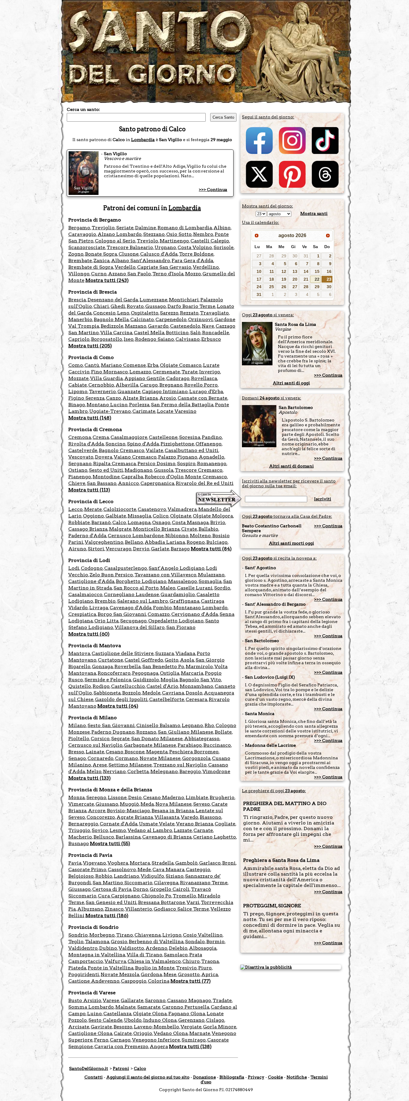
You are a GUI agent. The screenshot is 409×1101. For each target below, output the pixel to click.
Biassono (210, 817)
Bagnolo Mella (111, 319)
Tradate (222, 1000)
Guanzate (128, 391)
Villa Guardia (106, 378)
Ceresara (196, 699)
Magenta (157, 752)
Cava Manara (168, 869)
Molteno (200, 535)
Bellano (134, 542)
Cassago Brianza (87, 529)
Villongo (79, 274)
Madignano (138, 470)
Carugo (149, 385)
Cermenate (166, 372)
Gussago (155, 306)
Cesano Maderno (163, 797)
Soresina (189, 437)
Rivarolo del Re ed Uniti (205, 483)
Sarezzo (169, 313)
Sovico (100, 830)
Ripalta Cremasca (114, 463)
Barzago (180, 549)
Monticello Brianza (156, 529)
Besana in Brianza (173, 810)
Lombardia (143, 139)
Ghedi (117, 306)
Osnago (161, 522)
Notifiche (297, 1077)
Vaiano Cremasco (135, 457)
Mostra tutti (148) (89, 418)
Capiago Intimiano (165, 391)
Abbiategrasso (201, 738)
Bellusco (103, 837)
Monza (76, 797)
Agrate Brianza (134, 817)
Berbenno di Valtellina (156, 941)
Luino (94, 1013)
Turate (189, 372)
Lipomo (77, 391)
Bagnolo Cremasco (121, 450)
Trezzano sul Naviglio (180, 765)
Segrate (120, 738)
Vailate (154, 450)
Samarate (148, 1007)
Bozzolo (131, 693)
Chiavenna (147, 935)
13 (295, 271)
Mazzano (135, 326)
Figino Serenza (86, 398)
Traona (210, 961)
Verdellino (206, 267)
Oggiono (93, 516)
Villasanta (166, 817)
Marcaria (192, 673)
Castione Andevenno (93, 981)
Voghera (117, 863)
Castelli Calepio (209, 241)
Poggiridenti (83, 974)
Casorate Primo (87, 869)
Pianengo (79, 477)
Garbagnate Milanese (150, 745)
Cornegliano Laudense (131, 594)
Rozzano (146, 732)
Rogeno (196, 542)
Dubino (108, 948)
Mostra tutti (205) (90, 346)
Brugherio (222, 797)
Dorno (140, 889)
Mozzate (78, 378)
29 (283, 256)
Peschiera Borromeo (194, 752)
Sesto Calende (105, 1020)
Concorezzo (101, 817)
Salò (195, 332)
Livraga (98, 607)
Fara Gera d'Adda (192, 260)
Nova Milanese (173, 804)
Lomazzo (140, 372)
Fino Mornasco (109, 372)
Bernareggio (83, 824)
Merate (93, 509)
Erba (152, 365)
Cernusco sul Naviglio (95, 745)
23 (329, 279)
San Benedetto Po (163, 666)
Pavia (74, 863)
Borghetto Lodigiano (141, 581)
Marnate (199, 1033)
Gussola (163, 470)
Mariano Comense (123, 365)
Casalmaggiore (128, 437)
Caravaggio (82, 234)
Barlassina (128, 837)
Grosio (119, 941)
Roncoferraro (114, 673)
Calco (119, 522)
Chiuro (191, 961)
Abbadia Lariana (165, 542)
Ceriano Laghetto (214, 837)
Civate (189, 529)
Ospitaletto (144, 313)
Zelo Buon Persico (111, 575)
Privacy (256, 1077)
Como (75, 365)
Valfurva (115, 961)
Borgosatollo (106, 339)
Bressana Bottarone (161, 902)
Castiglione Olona (90, 1033)
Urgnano (165, 247)
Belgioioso (81, 876)
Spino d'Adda (143, 444)
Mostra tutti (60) (89, 634)
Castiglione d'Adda (91, 581)
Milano (77, 725)
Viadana (185, 653)
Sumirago (193, 1040)
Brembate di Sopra (90, 267)
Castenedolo (185, 326)
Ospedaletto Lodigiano (176, 621)
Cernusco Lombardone (136, 535)
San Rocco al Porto (136, 588)
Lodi (73, 568)
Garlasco (210, 863)
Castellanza (117, 1013)
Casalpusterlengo (125, 568)
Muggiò (129, 804)
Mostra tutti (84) (211, 549)
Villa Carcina (116, 332)
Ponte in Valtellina (111, 968)
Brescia (77, 300)
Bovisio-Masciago (128, 810)
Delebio (178, 948)
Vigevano (94, 863)
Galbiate (115, 516)
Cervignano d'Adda (194, 614)
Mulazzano (211, 575)
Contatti (93, 1077)
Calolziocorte (119, 509)
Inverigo (209, 372)
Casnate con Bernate (202, 398)
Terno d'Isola (168, 274)
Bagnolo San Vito (200, 679)
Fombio (162, 607)
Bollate (223, 732)
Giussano (107, 804)
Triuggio (79, 830)
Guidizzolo (146, 679)
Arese (100, 765)
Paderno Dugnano (113, 732)
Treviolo (147, 241)
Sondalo (195, 941)
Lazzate (183, 830)
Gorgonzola (196, 758)
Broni (229, 863)
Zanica (101, 260)
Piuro (205, 968)
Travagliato (214, 313)
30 (295, 256)
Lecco (75, 509)
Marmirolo (199, 666)
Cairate (123, 1033)
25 (271, 286)
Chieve (76, 483)
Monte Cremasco (206, 477)
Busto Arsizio (84, 1000)
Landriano (126, 876)
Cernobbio (101, 385)
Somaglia (210, 581)
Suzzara (164, 653)
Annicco (128, 483)
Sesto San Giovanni (111, 725)
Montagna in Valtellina (96, 955)
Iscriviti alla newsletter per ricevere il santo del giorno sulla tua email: (289, 483)
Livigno (171, 935)
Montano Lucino (107, 404)
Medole (151, 693)
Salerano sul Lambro (142, 601)
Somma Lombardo (91, 1007)
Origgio (142, 1033)
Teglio (76, 941)
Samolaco (176, 955)
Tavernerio (102, 391)
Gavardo (158, 326)
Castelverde (82, 450)
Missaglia (139, 516)
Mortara (140, 863)
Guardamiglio (177, 594)
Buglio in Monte (155, 968)
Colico (161, 516)
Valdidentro (83, 948)
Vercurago (118, 549)
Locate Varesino (176, 411)
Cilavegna (166, 882)
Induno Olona (160, 1020)
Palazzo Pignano (177, 457)
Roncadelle (215, 332)
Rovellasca (204, 378)
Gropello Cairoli (170, 889)
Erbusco (211, 339)
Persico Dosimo (156, 463)
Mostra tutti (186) (106, 915)
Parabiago (190, 745)
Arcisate (78, 1027)
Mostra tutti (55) (110, 843)
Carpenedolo (171, 319)
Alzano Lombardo (120, 234)
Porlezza (139, 404)
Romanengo (211, 463)
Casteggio (198, 869)
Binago (76, 404)
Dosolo (194, 693)
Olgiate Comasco (181, 365)
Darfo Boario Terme (191, 306)
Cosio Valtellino (202, 935)
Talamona (97, 941)
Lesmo (118, 830)
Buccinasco (217, 745)
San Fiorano (181, 627)
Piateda (77, 968)
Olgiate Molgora (213, 516)
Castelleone (163, 437)
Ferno (101, 1040)
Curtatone (110, 660)
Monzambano (196, 686)
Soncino (115, 444)
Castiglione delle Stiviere (123, 653)
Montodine (106, 477)
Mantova (79, 653)
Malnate (125, 1007)
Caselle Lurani (195, 588)
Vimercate (81, 804)
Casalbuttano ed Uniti (191, 450)
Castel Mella (149, 332)
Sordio (222, 588)
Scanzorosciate (86, 247)
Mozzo (193, 274)
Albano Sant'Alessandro (140, 260)
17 (259, 279)
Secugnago (133, 621)
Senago (77, 758)
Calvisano (187, 339)
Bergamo (79, 227)
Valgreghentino (104, 542)
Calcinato (142, 319)
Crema (101, 437)
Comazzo (159, 614)
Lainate (95, 752)
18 (271, 279)
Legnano (192, 725)
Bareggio (190, 771)
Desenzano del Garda (112, 300)
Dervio (141, 549)
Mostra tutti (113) (89, 490)
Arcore (96, 810)
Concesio (104, 313)
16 (329, 271)
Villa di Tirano (144, 955)
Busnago (78, 843)
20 (295, 279)
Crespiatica (82, 614)
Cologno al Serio (115, 241)
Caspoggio (133, 981)
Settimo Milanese (130, 765)
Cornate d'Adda (118, 824)
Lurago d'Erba (206, 391)
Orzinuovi (200, 319)
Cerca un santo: (83, 109)
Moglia (169, 679)
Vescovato (80, 457)
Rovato (135, 306)
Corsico (100, 738)
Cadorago (178, 378)
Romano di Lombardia (184, 227)
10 (259, 271)
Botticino (177, 332)
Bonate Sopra (101, 254)
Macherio (80, 837)
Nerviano (114, 771)
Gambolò (186, 863)
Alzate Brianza (140, 398)
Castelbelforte (166, 699)
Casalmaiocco (85, 594)
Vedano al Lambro (150, 830)
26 (283, 286)
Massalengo (182, 581)
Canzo (113, 398)
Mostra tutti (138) (190, 1046)
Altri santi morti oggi (291, 543)
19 (283, 279)
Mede (144, 869)
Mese (169, 974)
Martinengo (174, 241)
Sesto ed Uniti (106, 470)
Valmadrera (182, 509)
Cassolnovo (122, 869)
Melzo (94, 771)
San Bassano (101, 483)
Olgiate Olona (150, 1013)
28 (271, 256)
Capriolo (79, 339)
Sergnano (80, 463)
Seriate (125, 227)
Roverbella (127, 666)
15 (317, 271)
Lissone (117, 797)
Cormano (126, 758)
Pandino (212, 437)
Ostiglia (169, 673)
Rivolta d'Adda (86, 444)
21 (306, 279)
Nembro (203, 234)
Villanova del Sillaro (140, 627)
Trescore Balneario (130, 247)
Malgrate (120, 529)
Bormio (215, 941)
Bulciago (217, 542)
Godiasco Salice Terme (181, 909)
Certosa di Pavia (111, 889)
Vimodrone (216, 771)
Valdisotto (131, 948)
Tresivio (186, 968)
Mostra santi (314, 213)
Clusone (129, 254)
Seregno (96, 797)
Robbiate (79, 522)
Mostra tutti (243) (107, 280)
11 (271, 271)
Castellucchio (128, 686)
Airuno (77, 549)
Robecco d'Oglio (164, 477)
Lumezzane (153, 300)
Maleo (167, 588)
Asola (187, 660)
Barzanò (101, 522)
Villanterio (138, 909)
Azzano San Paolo (129, 274)
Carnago (120, 1040)
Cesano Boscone (125, 752)
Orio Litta (106, 621)
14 (306, 271)
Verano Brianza (194, 824)
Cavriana (173, 693)
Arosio (167, 398)
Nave (208, 326)
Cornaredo (100, 758)
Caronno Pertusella (185, 1007)
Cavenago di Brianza (167, 837)
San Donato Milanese (157, 738)
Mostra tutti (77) (190, 981)
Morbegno (102, 935)
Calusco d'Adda (159, 254)
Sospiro (186, 463)
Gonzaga (102, 666)
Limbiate (197, 797)
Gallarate (132, 1000)
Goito (171, 660)
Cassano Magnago (189, 1000)
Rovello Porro (201, 385)
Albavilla (127, 385)
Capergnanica (157, 483)
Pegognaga (145, 673)
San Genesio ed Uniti (111, 902)
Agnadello (211, 457)
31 (306, 256)
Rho (209, 725)
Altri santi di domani (291, 466)
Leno (123, 313)
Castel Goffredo (144, 660)
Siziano (175, 876)
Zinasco (114, 909)
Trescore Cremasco (198, 470)
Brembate (80, 260)
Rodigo (101, 686)
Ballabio (208, 529)
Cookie (275, 1077)
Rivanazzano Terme (204, 882)
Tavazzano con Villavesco (165, 575)
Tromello (184, 896)
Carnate (203, 830)
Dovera (103, 457)
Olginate (180, 516)
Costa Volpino (195, 247)
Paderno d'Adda (87, 535)
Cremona (79, 437)
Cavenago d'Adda (131, 607)
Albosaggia (202, 948)
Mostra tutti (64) (117, 706)
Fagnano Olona (186, 1013)
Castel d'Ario (162, 686)
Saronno (155, 1000)
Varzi (193, 902)
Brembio (105, 601)
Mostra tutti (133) (89, 778)
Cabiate (77, 385)
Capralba (132, 477)
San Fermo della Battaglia (182, 404)
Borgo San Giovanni (122, 614)
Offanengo (209, 444)
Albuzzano (90, 909)
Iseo (129, 339)
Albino (222, 227)
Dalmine (145, 227)
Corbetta (138, 771)
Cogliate (225, 824)
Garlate (160, 549)
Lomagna (139, 522)
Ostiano (77, 470)
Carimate (143, 411)
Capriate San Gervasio (164, 267)
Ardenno (156, 948)
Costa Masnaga (190, 522)
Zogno (76, 254)
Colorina (158, 981)
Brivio (217, 522)
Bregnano (171, 385)
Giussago (79, 889)
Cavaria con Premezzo (121, 1046)
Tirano (124, 935)
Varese (111, 1000)
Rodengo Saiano (154, 339)
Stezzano (154, 234)
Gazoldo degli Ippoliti (121, 699)
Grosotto (189, 974)
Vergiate (191, 1027)
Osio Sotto (179, 234)
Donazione (204, 1077)
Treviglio (103, 227)
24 (259, 286)
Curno (99, 274)
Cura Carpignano (119, 896)
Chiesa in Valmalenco (154, 961)
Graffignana (184, 601)
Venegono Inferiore (156, 1040)
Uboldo (133, 1020)
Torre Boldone (196, 254)
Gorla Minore (219, 1027)
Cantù (91, 365)
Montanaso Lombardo (200, 607)
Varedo (189, 817)
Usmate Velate (157, 824)
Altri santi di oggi (291, 383)
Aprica (209, 974)
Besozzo (122, 1027)
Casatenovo (152, 509)
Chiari (101, 306)
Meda (147, 804)
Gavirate (101, 1027)
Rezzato (189, 313)
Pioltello (78, 738)
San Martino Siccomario (122, 882)
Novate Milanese (160, 758)
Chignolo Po (156, 896)
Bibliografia (231, 1077)
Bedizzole (112, 326)
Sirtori (96, 549)
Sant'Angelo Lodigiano (177, 568)
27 (259, 256)
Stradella (163, 863)
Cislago (215, 1020)
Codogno (92, 568)
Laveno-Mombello (156, 1027)
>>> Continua (213, 189)
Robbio (103, 876)
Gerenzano (191, 1020)
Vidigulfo (152, 876)
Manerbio (80, 319)
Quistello (79, 686)
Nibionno (176, 535)
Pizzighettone (177, 444)
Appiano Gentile (144, 378)
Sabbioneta (107, 693)
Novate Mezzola (120, 974)
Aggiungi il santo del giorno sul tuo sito (148, 1077)
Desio (135, 797)
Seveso (201, 804)
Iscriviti (322, 499)
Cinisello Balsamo (158, 725)
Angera (159, 1046)
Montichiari (184, 300)
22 (317, 279)
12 (283, 271)
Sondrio (78, 935)
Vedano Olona (171, 1033)
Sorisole (223, 247)
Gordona (151, 974)
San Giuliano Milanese (185, 732)
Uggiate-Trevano (110, 411)
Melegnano (164, 771)
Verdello (125, 267)
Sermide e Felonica (107, 679)
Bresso (76, 752)
